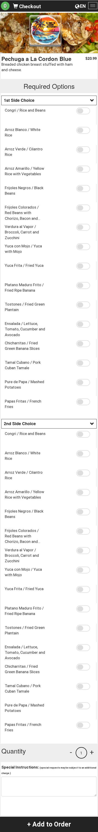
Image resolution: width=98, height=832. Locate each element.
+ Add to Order (49, 824)
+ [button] (92, 752)
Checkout (29, 6)
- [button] (71, 752)
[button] (84, 110)
